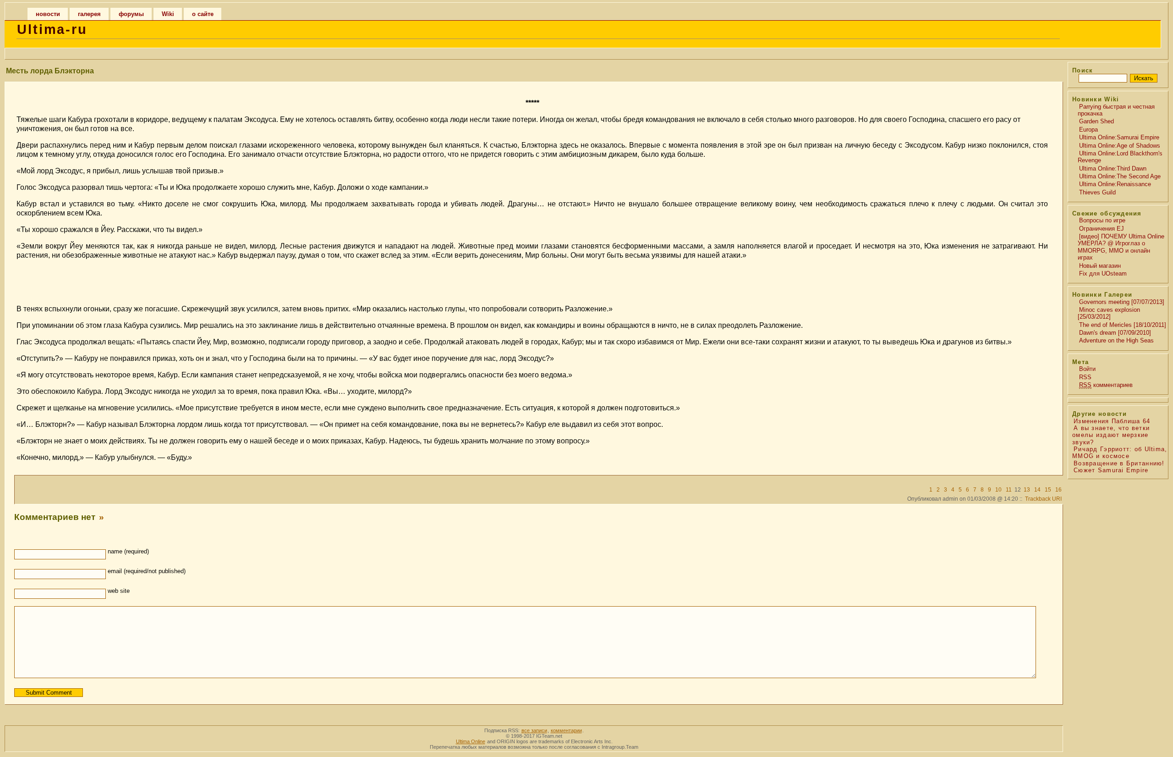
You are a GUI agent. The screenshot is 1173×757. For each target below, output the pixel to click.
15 (1048, 489)
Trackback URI (1043, 499)
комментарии (566, 730)
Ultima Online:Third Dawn (1112, 168)
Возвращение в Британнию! (1119, 463)
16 (1058, 489)
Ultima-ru (52, 29)
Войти (1087, 368)
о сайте (203, 14)
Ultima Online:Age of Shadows (1119, 145)
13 (1027, 489)
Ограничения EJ (1101, 228)
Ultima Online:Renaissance (1115, 184)
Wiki (168, 14)
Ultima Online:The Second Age (1120, 176)
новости (48, 14)
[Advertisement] (532, 281)
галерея (89, 14)
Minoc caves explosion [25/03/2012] (1109, 313)
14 (1037, 489)
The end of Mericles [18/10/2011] (1122, 324)
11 (1009, 489)
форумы (131, 14)
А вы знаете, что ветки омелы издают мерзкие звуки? (1111, 435)
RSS (1085, 377)
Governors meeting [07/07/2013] (1121, 301)
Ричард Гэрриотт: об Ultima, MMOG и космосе (1120, 452)
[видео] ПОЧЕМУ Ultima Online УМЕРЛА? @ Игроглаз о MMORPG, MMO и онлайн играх (1121, 247)
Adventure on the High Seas (1116, 340)
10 (998, 489)
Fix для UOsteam (1103, 273)
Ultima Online (470, 741)
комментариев (1106, 384)
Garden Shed (1096, 121)
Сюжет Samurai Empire (1111, 470)
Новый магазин (1100, 265)
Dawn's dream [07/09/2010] (1115, 332)
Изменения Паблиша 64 (1112, 421)
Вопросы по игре (1102, 220)
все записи (534, 730)
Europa (1088, 129)
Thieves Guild (1097, 192)
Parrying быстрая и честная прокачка (1116, 110)
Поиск (1082, 70)
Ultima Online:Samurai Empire (1119, 137)
